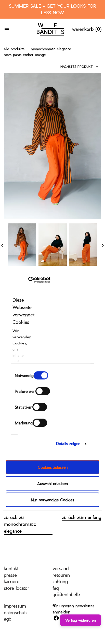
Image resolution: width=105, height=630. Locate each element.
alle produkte (14, 49)
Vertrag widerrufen (80, 620)
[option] (22, 244)
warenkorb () (87, 29)
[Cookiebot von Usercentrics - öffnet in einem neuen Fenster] (28, 280)
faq (55, 588)
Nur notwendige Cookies (52, 499)
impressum (15, 605)
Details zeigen (68, 443)
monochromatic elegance (51, 49)
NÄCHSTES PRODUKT (76, 66)
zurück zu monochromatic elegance (20, 523)
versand (60, 568)
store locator (16, 588)
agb (7, 618)
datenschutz (16, 612)
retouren (61, 575)
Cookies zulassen (53, 467)
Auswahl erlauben (52, 483)
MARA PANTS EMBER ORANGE (25, 54)
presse (10, 575)
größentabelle (66, 594)
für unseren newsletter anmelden (73, 608)
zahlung (60, 581)
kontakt (11, 568)
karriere (11, 581)
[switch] (42, 391)
